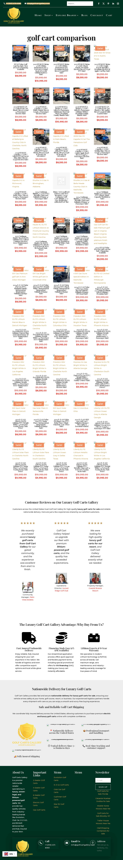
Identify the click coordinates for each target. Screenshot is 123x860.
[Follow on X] (103, 4)
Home (38, 15)
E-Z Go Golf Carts (61, 785)
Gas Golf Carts (39, 810)
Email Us (75, 841)
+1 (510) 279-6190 (13, 3)
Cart (109, 15)
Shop (47, 15)
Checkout (96, 15)
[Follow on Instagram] (118, 4)
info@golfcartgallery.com (38, 3)
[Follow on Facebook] (99, 4)
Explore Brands (66, 15)
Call (47, 841)
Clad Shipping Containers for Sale (103, 831)
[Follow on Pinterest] (108, 4)
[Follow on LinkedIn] (113, 4)
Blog (84, 15)
